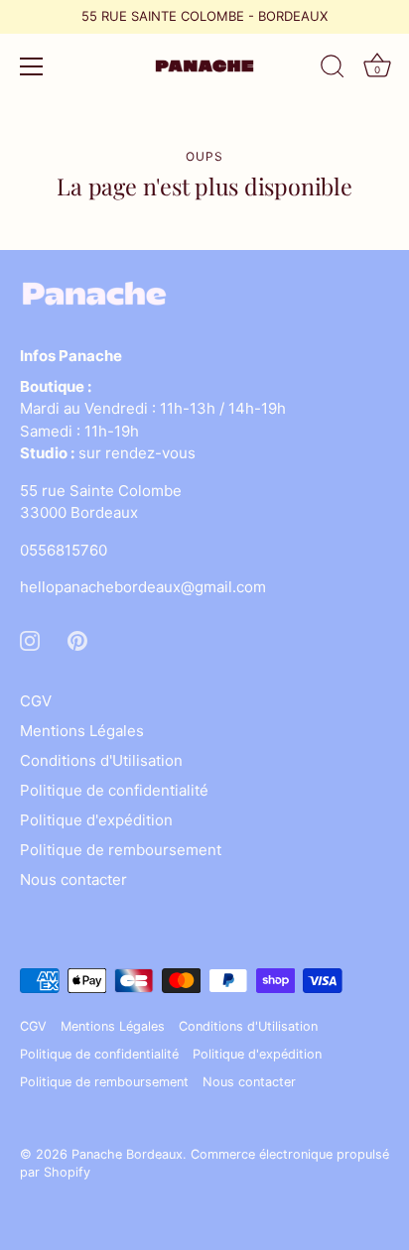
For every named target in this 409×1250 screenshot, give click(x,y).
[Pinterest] (77, 639)
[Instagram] (30, 639)
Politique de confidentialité (114, 790)
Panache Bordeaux (127, 1154)
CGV (36, 700)
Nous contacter (73, 879)
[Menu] (32, 66)
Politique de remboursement (120, 849)
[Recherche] (332, 69)
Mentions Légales (82, 730)
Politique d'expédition (96, 820)
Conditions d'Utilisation (101, 760)
